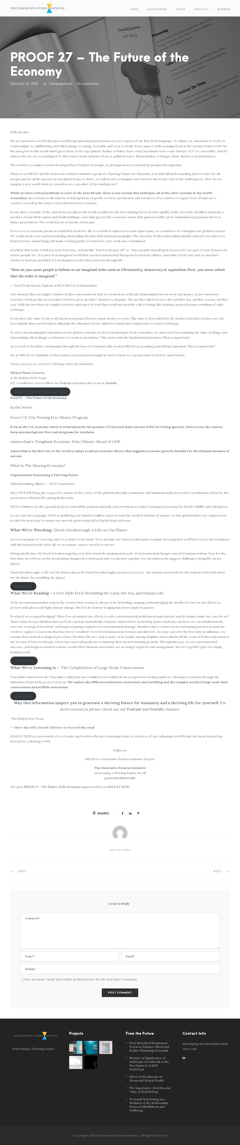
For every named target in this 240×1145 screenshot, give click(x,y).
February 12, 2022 (24, 83)
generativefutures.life (120, 778)
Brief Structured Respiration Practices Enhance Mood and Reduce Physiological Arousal (149, 1046)
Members (224, 9)
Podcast (65, 383)
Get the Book (24, 661)
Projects (201, 9)
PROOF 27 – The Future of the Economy (52, 787)
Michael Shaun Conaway (27, 373)
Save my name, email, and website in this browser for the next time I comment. (81, 979)
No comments (88, 83)
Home (135, 9)
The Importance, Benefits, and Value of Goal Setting (149, 1089)
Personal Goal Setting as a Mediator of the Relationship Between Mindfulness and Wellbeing (148, 1104)
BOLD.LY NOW (118, 787)
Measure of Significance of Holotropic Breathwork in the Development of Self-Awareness (149, 1063)
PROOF (181, 9)
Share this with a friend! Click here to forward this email (54, 727)
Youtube (111, 383)
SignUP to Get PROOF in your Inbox (40, 392)
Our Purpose (157, 9)
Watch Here (23, 586)
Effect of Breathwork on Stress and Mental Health (146, 1078)
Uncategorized (60, 83)
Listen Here (23, 696)
